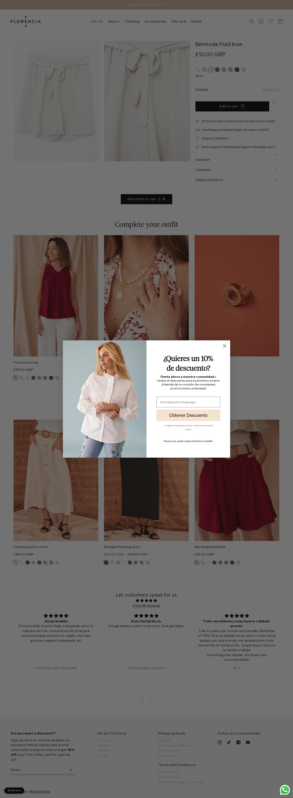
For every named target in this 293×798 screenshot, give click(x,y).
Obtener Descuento (188, 415)
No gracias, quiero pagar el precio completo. (188, 441)
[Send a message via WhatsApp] (285, 790)
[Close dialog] (224, 346)
